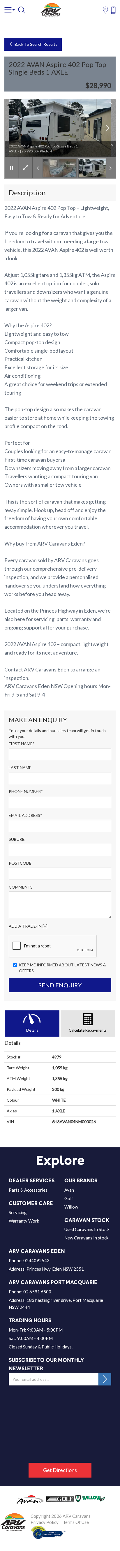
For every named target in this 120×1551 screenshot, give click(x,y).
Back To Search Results (35, 44)
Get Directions (60, 1470)
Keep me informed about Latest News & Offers (62, 967)
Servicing (18, 1212)
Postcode (20, 863)
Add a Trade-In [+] (28, 926)
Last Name (20, 767)
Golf (68, 1198)
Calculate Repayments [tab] (88, 1030)
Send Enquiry (60, 985)
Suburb (17, 839)
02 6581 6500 (37, 1291)
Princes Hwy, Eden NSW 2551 (55, 1269)
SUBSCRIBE (104, 1379)
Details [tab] (32, 1030)
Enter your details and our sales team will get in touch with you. (57, 733)
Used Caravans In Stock (87, 1229)
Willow (71, 1206)
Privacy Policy (45, 1522)
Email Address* (25, 815)
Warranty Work (24, 1220)
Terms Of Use (76, 1522)
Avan (69, 1190)
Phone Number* (26, 791)
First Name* (22, 743)
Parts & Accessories (28, 1190)
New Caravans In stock (86, 1237)
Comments (21, 886)
